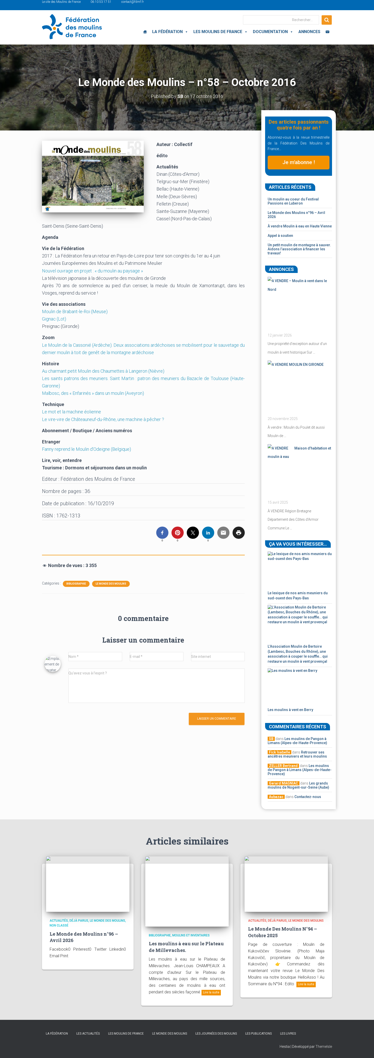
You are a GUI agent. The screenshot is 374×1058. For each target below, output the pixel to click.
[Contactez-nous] (327, 31)
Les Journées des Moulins (216, 1033)
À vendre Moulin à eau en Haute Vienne (300, 226)
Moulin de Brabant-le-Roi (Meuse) (75, 311)
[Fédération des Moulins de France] (72, 26)
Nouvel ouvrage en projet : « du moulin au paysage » (93, 270)
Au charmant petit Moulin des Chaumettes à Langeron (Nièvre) (103, 371)
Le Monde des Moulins (111, 583)
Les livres (288, 1033)
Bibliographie (76, 583)
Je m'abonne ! (298, 162)
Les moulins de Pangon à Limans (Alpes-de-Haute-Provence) (297, 741)
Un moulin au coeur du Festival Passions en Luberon (293, 201)
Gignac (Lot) (54, 319)
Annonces (309, 31)
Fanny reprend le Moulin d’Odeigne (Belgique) (87, 449)
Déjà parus (78, 920)
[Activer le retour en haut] (363, 1047)
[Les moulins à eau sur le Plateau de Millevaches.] (187, 891)
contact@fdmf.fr (132, 2)
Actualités (59, 920)
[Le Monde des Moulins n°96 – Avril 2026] (88, 884)
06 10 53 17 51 (101, 2)
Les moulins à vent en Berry (290, 710)
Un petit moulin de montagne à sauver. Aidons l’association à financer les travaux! (299, 249)
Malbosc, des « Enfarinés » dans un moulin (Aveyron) (93, 393)
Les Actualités (88, 1033)
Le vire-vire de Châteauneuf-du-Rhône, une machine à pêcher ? (103, 419)
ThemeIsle (323, 1047)
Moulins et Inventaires (191, 935)
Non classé (59, 925)
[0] (162, 533)
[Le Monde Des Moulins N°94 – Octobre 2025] (286, 884)
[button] (185, 31)
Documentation (270, 31)
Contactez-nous (307, 797)
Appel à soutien (280, 236)
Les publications (258, 1033)
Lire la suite (211, 992)
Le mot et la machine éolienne (72, 411)
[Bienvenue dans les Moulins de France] (145, 31)
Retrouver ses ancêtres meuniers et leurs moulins (297, 754)
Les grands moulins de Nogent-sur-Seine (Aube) (298, 785)
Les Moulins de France (217, 31)
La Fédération (167, 31)
